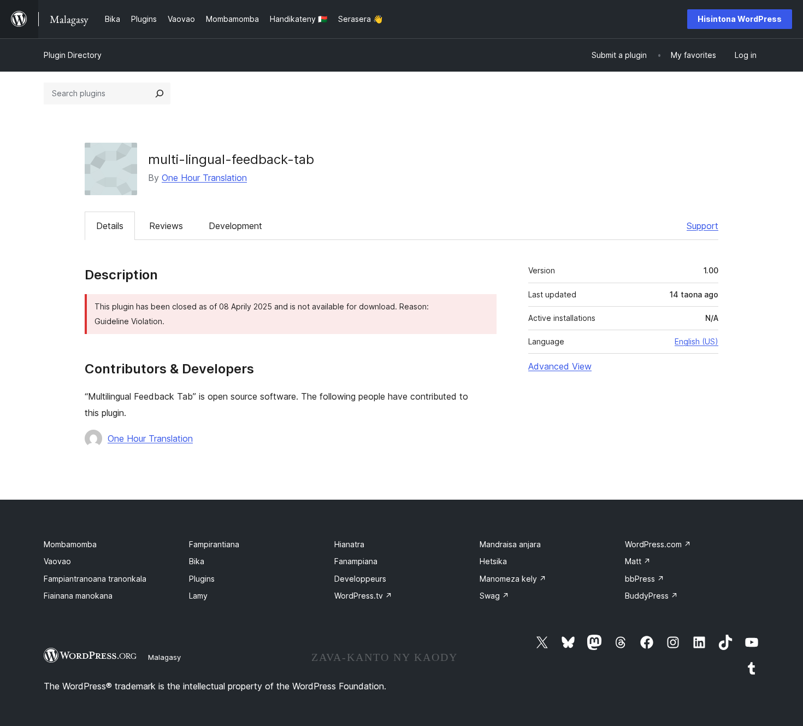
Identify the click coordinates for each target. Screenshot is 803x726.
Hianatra (349, 544)
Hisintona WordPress (740, 19)
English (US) (696, 341)
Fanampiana (355, 561)
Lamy (198, 595)
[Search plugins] (159, 93)
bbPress (644, 578)
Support (702, 225)
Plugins (202, 578)
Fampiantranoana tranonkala (95, 578)
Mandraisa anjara (510, 544)
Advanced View (560, 366)
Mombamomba (70, 544)
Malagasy (164, 657)
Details (109, 225)
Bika (196, 561)
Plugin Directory (73, 55)
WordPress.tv (363, 595)
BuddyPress (651, 595)
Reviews (166, 225)
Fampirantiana (214, 544)
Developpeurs (360, 578)
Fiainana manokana (78, 595)
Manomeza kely (513, 578)
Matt (638, 561)
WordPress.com (658, 544)
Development (235, 225)
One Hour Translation (204, 177)
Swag (494, 595)
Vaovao (57, 561)
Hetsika (493, 561)
